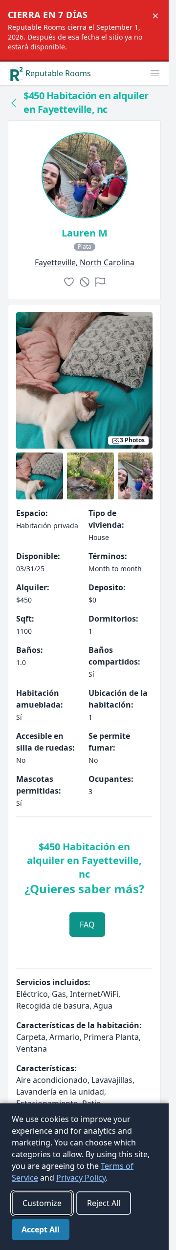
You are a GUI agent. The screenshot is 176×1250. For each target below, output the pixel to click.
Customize (42, 1203)
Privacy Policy (81, 1177)
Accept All (41, 1229)
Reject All (103, 1203)
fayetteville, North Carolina (84, 262)
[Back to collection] (14, 102)
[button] (155, 73)
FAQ (87, 924)
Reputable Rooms (58, 73)
